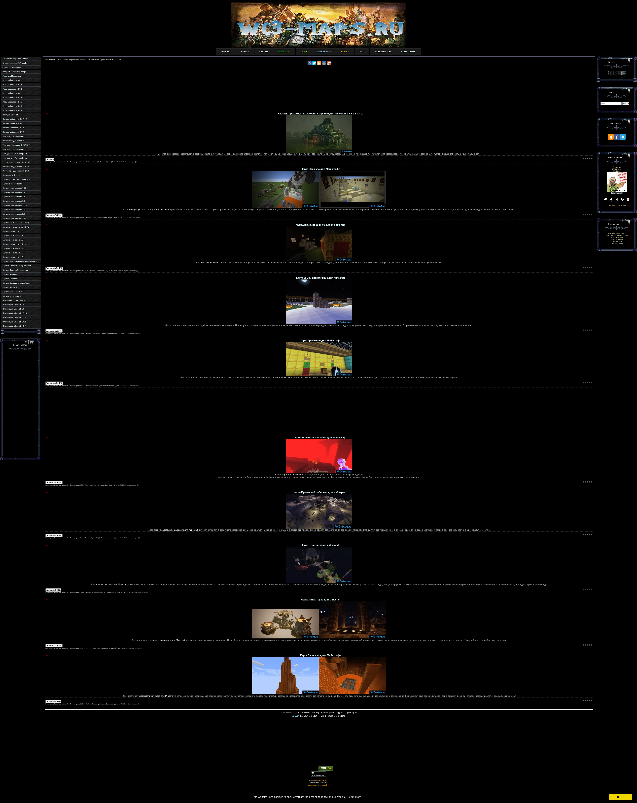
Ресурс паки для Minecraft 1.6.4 (15, 171)
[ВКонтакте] (310, 63)
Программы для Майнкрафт (14, 72)
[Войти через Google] (622, 199)
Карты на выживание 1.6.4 (13, 253)
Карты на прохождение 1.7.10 (14, 205)
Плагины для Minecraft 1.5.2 (14, 326)
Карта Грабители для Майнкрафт (320, 340)
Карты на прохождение (12, 184)
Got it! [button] (620, 797)
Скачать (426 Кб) (54, 383)
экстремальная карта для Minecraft (156, 696)
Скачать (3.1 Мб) (54, 331)
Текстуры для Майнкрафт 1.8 (14, 158)
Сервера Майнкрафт (617, 72)
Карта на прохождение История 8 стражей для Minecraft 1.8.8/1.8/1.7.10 (320, 113)
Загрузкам (339, 713)
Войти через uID (617, 193)
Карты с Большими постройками (16, 283)
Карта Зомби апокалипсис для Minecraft (320, 278)
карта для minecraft (209, 262)
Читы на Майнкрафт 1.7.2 (13, 132)
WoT (361, 51)
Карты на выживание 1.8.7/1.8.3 (15, 227)
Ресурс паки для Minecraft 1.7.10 (16, 162)
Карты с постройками (11, 296)
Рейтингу (315, 713)
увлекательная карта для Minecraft (167, 640)
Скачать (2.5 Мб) (54, 535)
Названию (306, 713)
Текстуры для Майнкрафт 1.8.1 (15, 154)
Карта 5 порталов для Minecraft (320, 545)
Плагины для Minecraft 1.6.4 (14, 322)
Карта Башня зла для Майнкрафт (320, 655)
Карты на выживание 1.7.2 (13, 248)
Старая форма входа (617, 205)
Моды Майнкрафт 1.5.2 (12, 110)
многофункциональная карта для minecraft (148, 209)
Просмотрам (351, 713)
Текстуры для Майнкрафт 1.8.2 (15, 149)
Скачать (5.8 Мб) (54, 482)
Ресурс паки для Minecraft (13, 141)
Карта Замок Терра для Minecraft (320, 599)
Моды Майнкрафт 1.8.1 (12, 89)
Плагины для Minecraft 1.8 (13, 309)
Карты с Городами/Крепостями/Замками (19, 261)
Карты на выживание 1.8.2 (13, 231)
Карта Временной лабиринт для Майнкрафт (320, 492)
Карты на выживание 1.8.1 (13, 236)
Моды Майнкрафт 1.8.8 (12, 80)
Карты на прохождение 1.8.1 (14, 197)
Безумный (111, 217)
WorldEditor (383, 51)
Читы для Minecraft (10, 115)
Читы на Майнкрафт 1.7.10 (13, 128)
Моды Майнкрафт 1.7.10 (12, 98)
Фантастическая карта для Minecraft (109, 584)
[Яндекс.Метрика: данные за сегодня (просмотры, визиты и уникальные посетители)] (318, 773)
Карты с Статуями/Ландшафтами (16, 266)
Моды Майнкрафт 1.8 (11, 93)
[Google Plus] (329, 63)
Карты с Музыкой (9, 287)
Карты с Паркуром (10, 279)
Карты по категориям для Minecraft (72, 60)
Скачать (50, 159)
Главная (226, 51)
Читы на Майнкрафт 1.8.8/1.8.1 (15, 119)
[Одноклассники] (319, 63)
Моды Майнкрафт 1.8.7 (12, 85)
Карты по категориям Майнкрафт (16, 179)
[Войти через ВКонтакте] (605, 199)
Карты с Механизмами (12, 292)
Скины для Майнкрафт (12, 67)
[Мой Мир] (324, 63)
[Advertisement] (20, 403)
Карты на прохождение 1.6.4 (14, 214)
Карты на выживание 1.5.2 (13, 257)
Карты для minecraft (61, 162)
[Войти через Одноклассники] (628, 199)
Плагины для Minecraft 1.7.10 (14, 313)
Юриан (108, 162)
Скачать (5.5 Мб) (54, 215)
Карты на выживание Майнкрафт (16, 223)
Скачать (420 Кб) (54, 268)
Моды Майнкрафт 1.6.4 (12, 106)
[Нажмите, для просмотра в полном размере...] (319, 152)
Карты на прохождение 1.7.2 (14, 210)
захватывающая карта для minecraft (179, 530)
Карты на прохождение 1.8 (13, 201)
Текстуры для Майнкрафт (13, 136)
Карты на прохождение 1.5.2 (14, 218)
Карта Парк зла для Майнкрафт (320, 169)
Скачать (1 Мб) (53, 590)
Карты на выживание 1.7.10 (14, 244)
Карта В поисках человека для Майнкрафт (321, 437)
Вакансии (314, 782)
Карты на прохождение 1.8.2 (14, 192)
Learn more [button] (354, 797)
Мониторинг (408, 51)
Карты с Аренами (9, 274)
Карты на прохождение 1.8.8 (14, 188)
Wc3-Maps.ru (50, 60)
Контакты (323, 782)
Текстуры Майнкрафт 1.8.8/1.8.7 (16, 145)
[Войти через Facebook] (611, 199)
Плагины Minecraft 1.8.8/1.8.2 (14, 300)
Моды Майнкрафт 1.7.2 (12, 102)
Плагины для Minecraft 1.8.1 (14, 305)
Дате (298, 713)
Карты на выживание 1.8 (12, 240)
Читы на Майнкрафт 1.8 (12, 123)
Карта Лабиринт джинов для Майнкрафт (320, 224)
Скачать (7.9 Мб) (54, 645)
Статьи (263, 51)
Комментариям (327, 713)
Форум (245, 51)
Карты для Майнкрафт (11, 175)
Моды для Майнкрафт (11, 76)
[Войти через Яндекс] (616, 199)
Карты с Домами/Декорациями (15, 270)
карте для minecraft (282, 377)
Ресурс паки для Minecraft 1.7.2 (15, 167)
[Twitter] (314, 63)
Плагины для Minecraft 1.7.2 (14, 317)
